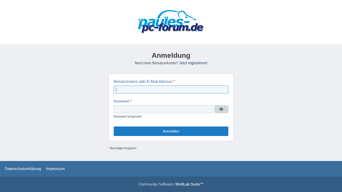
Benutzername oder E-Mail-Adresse (143, 81)
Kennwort (121, 101)
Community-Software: (171, 184)
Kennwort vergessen (128, 116)
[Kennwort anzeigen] (221, 109)
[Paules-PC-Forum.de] (171, 22)
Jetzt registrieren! (193, 63)
